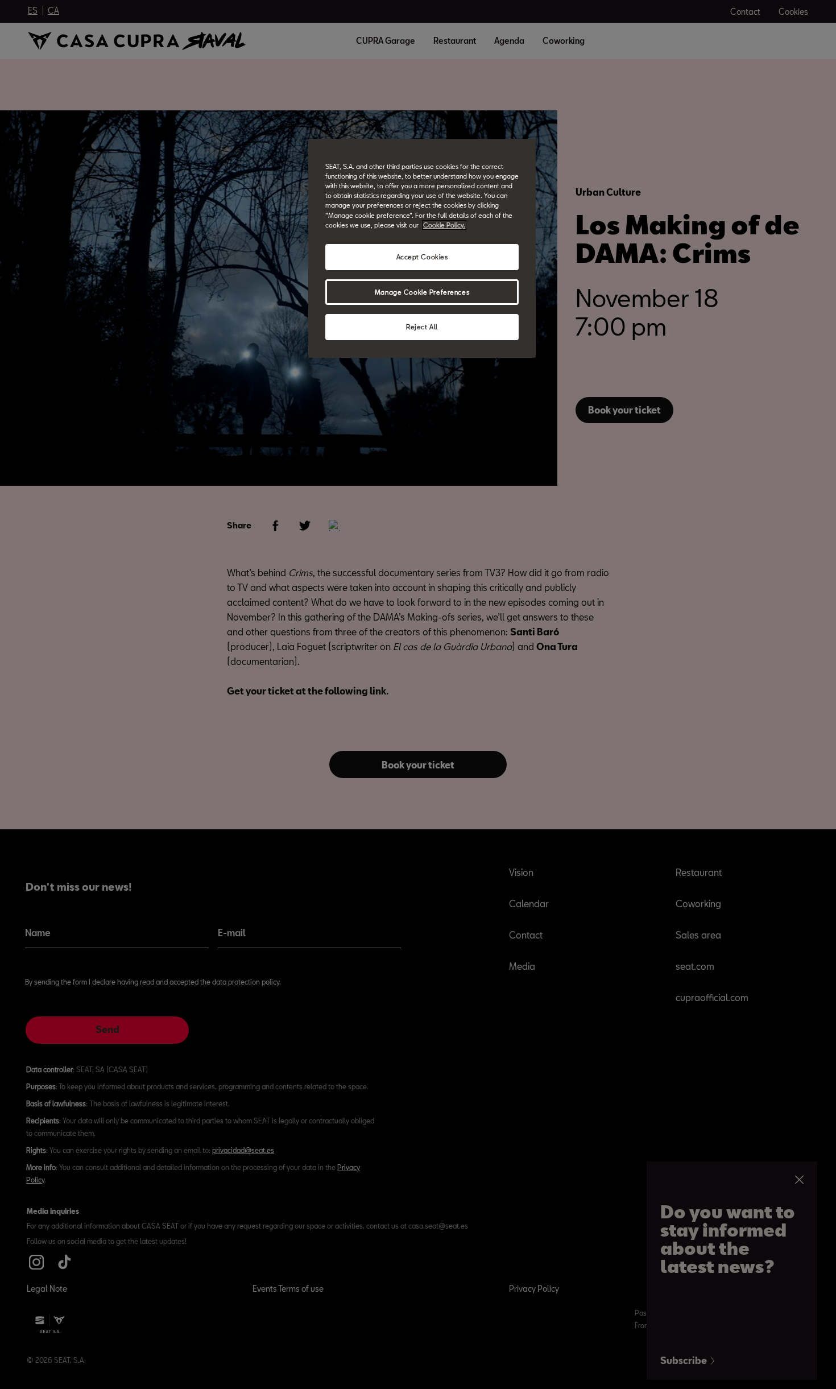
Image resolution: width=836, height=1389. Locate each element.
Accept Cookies (422, 257)
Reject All (422, 326)
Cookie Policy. (444, 225)
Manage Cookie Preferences (422, 292)
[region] (422, 248)
